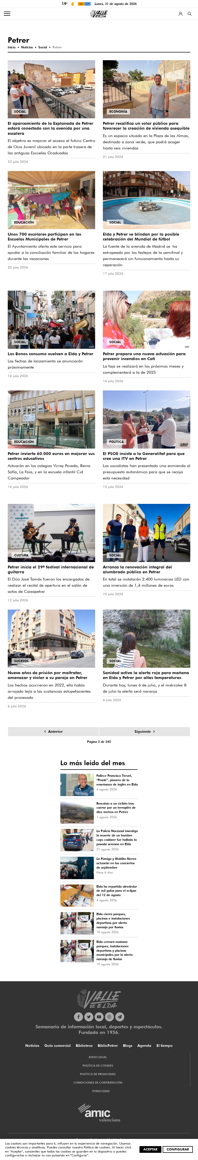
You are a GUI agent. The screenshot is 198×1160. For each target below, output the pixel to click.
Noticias (32, 1045)
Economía (118, 111)
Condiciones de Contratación (97, 1082)
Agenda (144, 1045)
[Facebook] (78, 1016)
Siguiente (143, 731)
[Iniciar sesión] (180, 13)
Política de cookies (97, 1147)
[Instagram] (109, 1016)
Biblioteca (84, 1045)
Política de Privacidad (98, 1074)
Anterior (55, 731)
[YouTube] (99, 1016)
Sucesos (21, 661)
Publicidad (101, 1091)
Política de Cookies (97, 1065)
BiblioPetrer (108, 1045)
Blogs (127, 1045)
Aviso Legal (98, 1057)
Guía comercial (57, 1045)
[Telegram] (119, 1016)
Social (20, 111)
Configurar (178, 1149)
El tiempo (164, 1045)
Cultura (21, 555)
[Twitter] (88, 1016)
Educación (24, 222)
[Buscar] (189, 13)
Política (116, 442)
